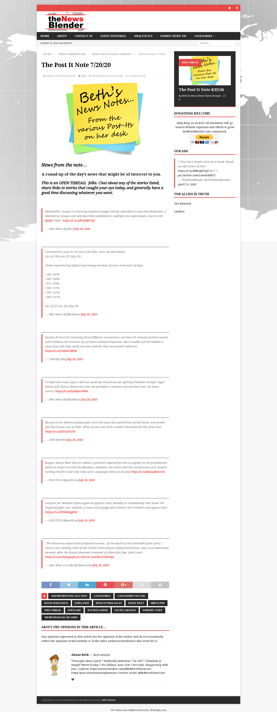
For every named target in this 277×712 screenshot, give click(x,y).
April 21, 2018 (187, 184)
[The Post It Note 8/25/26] (205, 70)
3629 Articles (101, 654)
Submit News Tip (173, 35)
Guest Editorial (113, 35)
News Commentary (72, 54)
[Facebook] (237, 8)
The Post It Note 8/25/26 (201, 89)
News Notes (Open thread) (107, 75)
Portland (74, 610)
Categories (203, 35)
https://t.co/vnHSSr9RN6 (61, 351)
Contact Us (84, 35)
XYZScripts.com (158, 710)
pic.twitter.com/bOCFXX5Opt (95, 557)
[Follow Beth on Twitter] (72, 679)
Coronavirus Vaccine (131, 596)
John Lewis (82, 603)
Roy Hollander (98, 610)
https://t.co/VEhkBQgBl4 (61, 512)
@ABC (49, 220)
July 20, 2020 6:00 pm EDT (61, 75)
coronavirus (102, 596)
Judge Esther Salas (109, 603)
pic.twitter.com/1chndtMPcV (196, 175)
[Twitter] (229, 8)
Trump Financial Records (61, 617)
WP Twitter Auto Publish (123, 710)
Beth (83, 75)
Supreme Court (152, 610)
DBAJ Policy (143, 35)
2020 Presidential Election (69, 596)
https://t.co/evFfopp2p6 (60, 557)
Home (45, 35)
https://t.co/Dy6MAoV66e (71, 391)
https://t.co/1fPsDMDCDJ (79, 220)
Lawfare (179, 211)
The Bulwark (182, 203)
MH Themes (108, 700)
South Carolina (125, 610)
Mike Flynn (158, 603)
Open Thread (52, 610)
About (62, 35)
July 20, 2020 (82, 229)
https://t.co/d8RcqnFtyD (193, 171)
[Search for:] (217, 43)
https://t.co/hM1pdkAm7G (148, 472)
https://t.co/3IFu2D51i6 (60, 431)
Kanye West (136, 603)
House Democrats (56, 603)
